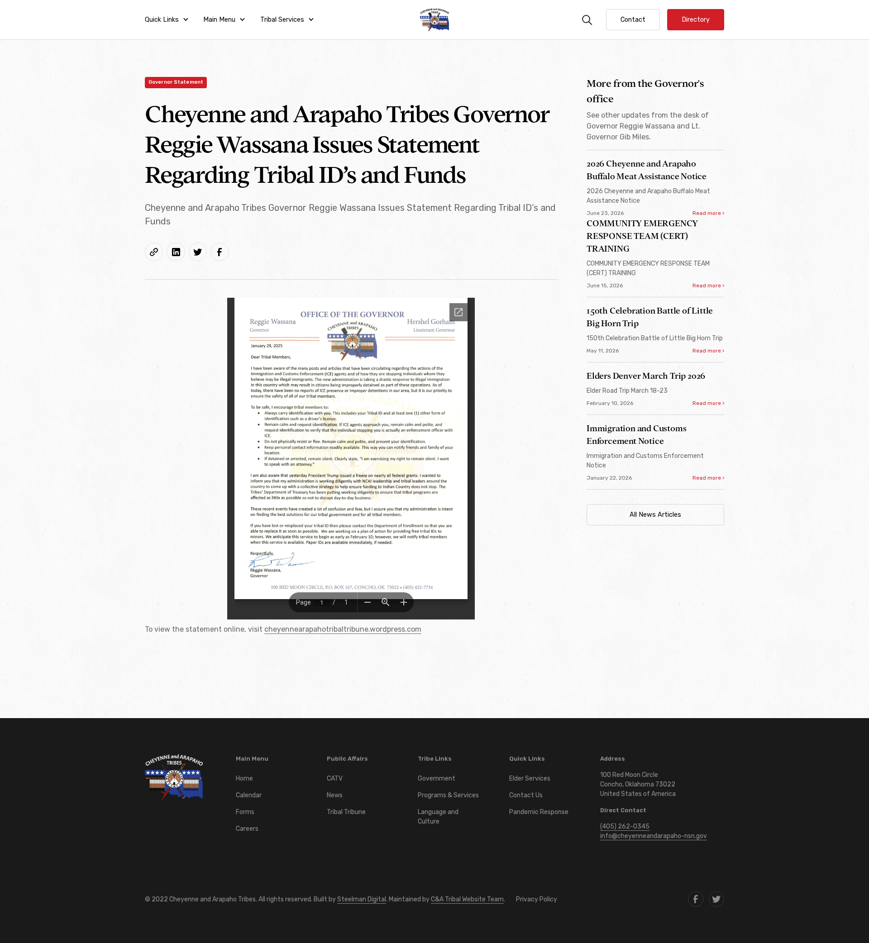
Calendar (249, 795)
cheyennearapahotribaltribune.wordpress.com (342, 629)
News (335, 795)
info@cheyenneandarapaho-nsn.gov (653, 836)
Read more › (708, 213)
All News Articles (655, 515)
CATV (335, 778)
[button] (167, 19)
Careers (247, 829)
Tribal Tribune (346, 812)
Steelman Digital (361, 899)
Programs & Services (448, 795)
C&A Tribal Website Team (467, 899)
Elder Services (529, 778)
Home (244, 778)
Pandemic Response (538, 812)
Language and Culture (438, 816)
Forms (245, 812)
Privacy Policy (536, 899)
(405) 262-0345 (624, 826)
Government (436, 778)
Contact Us (526, 795)
